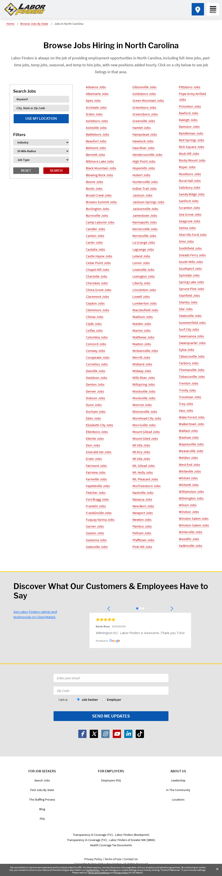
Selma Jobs (187, 228)
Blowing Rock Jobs (99, 175)
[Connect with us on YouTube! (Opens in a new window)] (117, 734)
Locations (178, 799)
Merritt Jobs (141, 357)
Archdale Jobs (96, 107)
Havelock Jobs (142, 141)
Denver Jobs (95, 391)
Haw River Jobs (143, 148)
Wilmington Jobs (191, 498)
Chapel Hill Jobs (97, 269)
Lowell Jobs (141, 296)
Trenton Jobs (188, 383)
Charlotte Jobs (96, 276)
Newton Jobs (142, 519)
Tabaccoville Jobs (192, 356)
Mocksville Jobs (143, 398)
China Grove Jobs (98, 290)
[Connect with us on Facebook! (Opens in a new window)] (82, 734)
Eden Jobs (93, 418)
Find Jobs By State (42, 790)
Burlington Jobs (97, 209)
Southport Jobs (190, 268)
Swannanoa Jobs (191, 336)
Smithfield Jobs (190, 248)
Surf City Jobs (189, 329)
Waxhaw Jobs (189, 437)
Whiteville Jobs (190, 471)
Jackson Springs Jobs (148, 202)
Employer (114, 699)
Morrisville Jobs (144, 425)
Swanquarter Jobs (192, 343)
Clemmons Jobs (97, 310)
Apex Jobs (93, 100)
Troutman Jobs (190, 397)
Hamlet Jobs (141, 127)
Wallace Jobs (188, 430)
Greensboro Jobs (145, 114)
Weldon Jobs (188, 457)
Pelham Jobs (141, 533)
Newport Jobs (142, 513)
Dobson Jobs (95, 398)
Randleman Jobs (191, 133)
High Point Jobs (143, 161)
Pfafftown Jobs (143, 540)
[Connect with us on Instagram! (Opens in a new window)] (105, 734)
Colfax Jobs (94, 330)
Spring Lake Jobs (191, 282)
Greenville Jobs (143, 121)
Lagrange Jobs (143, 249)
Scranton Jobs (189, 207)
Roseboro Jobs (190, 174)
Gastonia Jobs (96, 540)
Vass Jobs (186, 410)
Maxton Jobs (141, 344)
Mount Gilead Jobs (146, 432)
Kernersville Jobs (145, 229)
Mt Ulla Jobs (141, 445)
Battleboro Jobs (97, 134)
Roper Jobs (187, 167)
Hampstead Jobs (144, 134)
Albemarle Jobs (97, 94)
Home (10, 24)
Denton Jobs (95, 384)
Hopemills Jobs (143, 168)
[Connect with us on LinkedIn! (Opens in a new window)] (128, 734)
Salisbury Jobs (189, 187)
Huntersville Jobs (145, 182)
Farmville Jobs (96, 479)
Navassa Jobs (142, 499)
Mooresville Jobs (144, 411)
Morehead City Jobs (146, 418)
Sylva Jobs (186, 349)
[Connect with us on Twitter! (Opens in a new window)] (94, 734)
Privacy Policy (122, 872)
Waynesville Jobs (191, 444)
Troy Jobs (186, 403)
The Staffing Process (42, 799)
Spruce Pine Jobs (191, 288)
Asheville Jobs (96, 127)
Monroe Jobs (142, 405)
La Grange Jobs (143, 242)
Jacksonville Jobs (145, 209)
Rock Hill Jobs (189, 153)
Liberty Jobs (141, 283)
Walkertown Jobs (191, 424)
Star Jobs (186, 309)
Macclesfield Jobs (145, 310)
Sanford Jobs (189, 201)
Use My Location (41, 119)
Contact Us (131, 859)
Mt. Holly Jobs (142, 472)
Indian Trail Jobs (144, 188)
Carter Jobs (94, 242)
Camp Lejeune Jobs (100, 222)
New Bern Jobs (143, 506)
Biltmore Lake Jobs (100, 161)
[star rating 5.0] (140, 619)
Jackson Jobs (142, 195)
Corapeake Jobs (97, 357)
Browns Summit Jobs (101, 202)
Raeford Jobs (188, 113)
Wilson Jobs (188, 505)
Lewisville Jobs (143, 269)
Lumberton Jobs (144, 303)
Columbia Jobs (97, 337)
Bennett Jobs (95, 154)
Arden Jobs (94, 114)
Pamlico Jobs (142, 526)
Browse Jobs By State (34, 24)
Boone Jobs (94, 182)
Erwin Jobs (94, 458)
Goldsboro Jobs (144, 94)
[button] (109, 609)
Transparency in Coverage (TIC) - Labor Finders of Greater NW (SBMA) (111, 840)
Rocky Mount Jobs (192, 160)
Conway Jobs (95, 350)
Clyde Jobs (94, 323)
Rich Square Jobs (191, 147)
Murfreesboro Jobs (146, 486)
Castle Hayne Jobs (99, 256)
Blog (42, 809)
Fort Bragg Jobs (97, 499)
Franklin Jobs (96, 506)
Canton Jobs (95, 235)
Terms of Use (112, 859)
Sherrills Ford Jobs (193, 234)
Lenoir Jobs (141, 263)
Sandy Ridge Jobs (192, 194)
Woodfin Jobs (189, 539)
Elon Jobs (93, 445)
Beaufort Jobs (96, 141)
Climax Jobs (94, 317)
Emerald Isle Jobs (98, 452)
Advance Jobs (96, 87)
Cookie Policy (93, 869)
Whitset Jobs (188, 478)
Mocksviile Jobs (143, 391)
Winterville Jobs (190, 532)
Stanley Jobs (188, 302)
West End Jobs (189, 464)
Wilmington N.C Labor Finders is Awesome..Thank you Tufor (140, 633)
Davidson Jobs (96, 377)
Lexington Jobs (143, 276)
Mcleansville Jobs (145, 350)
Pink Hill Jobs (142, 547)
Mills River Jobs (143, 377)
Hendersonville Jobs (147, 154)
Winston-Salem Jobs (194, 525)
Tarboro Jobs (189, 363)
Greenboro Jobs (144, 107)
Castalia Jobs (95, 249)
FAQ (42, 819)
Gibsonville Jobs (144, 87)
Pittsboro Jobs (189, 87)
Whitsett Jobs (189, 485)
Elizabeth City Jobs (99, 425)
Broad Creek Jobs (99, 195)
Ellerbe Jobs (95, 438)
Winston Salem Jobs (194, 518)
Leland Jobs (141, 256)
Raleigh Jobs (188, 120)
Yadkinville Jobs (190, 545)
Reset (26, 170)
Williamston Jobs (191, 491)
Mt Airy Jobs (141, 452)
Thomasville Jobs (191, 370)
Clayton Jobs (95, 303)
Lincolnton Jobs (144, 290)
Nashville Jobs (142, 492)
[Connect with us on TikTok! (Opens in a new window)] (140, 734)
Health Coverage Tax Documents (111, 845)
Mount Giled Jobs (145, 438)
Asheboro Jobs (97, 121)
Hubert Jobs (141, 175)
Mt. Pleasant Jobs (145, 479)
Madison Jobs (142, 317)
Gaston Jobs (95, 533)
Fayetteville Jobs (98, 486)
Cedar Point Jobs (98, 263)
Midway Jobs (141, 371)
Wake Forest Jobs (192, 417)
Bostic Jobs (94, 188)
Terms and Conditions (99, 872)
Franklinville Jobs (99, 513)
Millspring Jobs (143, 384)
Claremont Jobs (97, 296)
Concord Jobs (96, 344)
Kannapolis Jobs (144, 222)
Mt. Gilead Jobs (143, 465)
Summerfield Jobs (192, 322)
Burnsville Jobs (97, 215)
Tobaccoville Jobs (192, 376)
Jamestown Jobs (144, 215)
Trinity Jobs (187, 390)
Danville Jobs (95, 371)
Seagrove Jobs (189, 221)
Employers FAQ (111, 780)
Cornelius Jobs (97, 364)
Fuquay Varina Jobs (100, 519)
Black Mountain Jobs (101, 168)
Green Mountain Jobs (148, 100)
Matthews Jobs (143, 337)
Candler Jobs (95, 229)
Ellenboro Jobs (97, 432)
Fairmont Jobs (96, 465)
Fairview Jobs (96, 472)
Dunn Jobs (94, 405)
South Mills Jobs (191, 262)
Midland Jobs (142, 364)
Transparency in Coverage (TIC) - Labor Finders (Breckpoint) (111, 835)
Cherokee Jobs (97, 283)
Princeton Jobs (190, 106)
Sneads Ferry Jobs (192, 255)
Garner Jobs (95, 526)
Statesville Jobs (190, 315)
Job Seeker (90, 699)
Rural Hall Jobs (190, 180)
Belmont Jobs (96, 148)
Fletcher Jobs (96, 492)
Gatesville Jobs (97, 547)
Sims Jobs (186, 241)
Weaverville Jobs (191, 451)
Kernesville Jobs (144, 235)
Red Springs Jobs (191, 140)
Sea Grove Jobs (190, 214)
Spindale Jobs (189, 275)
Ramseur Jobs (189, 126)
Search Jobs (42, 780)
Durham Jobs (96, 411)
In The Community (178, 790)
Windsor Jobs (189, 512)
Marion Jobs (141, 330)
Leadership (178, 780)
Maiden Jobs (141, 323)
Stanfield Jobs (189, 295)
